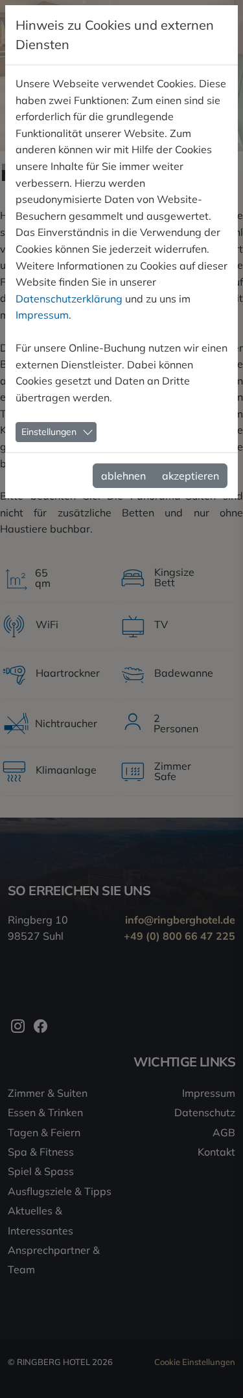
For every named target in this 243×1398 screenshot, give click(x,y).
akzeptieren (190, 475)
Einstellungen (48, 432)
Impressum (42, 314)
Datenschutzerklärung (69, 298)
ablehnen (123, 475)
